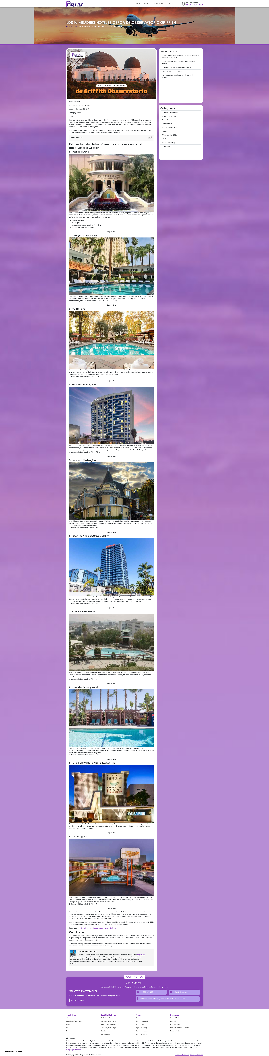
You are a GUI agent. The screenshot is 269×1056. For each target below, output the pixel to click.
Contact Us (78, 1000)
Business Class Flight (108, 1021)
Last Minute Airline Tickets (179, 1028)
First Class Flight (107, 1018)
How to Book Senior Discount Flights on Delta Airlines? (178, 76)
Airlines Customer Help (170, 112)
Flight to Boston (141, 1024)
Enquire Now (111, 232)
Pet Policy (173, 1021)
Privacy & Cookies (196, 1055)
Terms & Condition (182, 1055)
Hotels (164, 139)
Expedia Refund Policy (74, 1021)
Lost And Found (175, 1024)
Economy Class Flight (169, 127)
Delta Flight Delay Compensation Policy (176, 68)
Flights (147, 4)
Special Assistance (177, 1018)
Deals (171, 4)
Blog (178, 4)
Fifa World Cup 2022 (169, 135)
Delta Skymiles (167, 124)
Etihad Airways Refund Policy (172, 71)
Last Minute (166, 146)
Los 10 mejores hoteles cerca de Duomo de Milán (97, 928)
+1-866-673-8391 (194, 5)
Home (138, 4)
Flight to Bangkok (142, 1021)
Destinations (105, 1031)
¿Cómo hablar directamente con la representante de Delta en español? (180, 57)
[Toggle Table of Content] (150, 137)
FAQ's (68, 1028)
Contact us (70, 1024)
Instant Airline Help (168, 143)
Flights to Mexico (142, 1018)
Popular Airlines (175, 1031)
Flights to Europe (142, 1031)
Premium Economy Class (110, 1024)
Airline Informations (169, 116)
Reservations (105, 1034)
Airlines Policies (159, 4)
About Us (69, 1018)
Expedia (164, 131)
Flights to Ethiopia (142, 1028)
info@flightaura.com (74, 1050)
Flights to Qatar (141, 1034)
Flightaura (141, 955)
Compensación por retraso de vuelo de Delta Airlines (178, 63)
